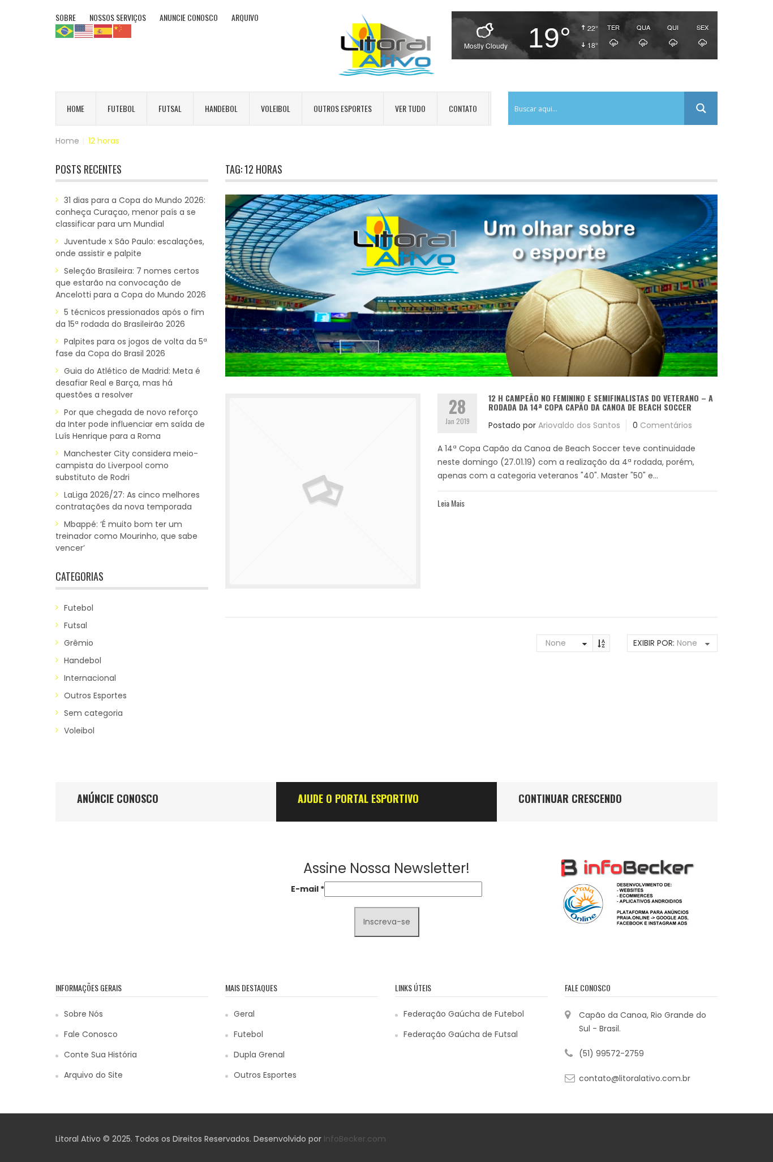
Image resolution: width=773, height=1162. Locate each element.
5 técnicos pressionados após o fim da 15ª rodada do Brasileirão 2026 (129, 318)
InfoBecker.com (355, 1138)
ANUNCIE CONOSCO (189, 17)
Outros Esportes (343, 108)
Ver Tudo (410, 108)
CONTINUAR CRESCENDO (570, 798)
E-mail (307, 889)
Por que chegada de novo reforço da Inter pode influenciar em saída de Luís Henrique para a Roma (130, 424)
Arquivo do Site (93, 1075)
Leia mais (451, 503)
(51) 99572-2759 (611, 1053)
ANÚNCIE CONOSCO (117, 798)
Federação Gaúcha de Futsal (460, 1034)
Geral (244, 1014)
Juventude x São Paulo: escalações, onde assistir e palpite (129, 247)
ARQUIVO (245, 17)
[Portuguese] (65, 30)
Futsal (170, 108)
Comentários (666, 425)
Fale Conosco (91, 1034)
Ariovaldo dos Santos (579, 425)
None (556, 643)
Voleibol (275, 108)
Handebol (221, 108)
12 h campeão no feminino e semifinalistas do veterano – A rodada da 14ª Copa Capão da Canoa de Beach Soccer (600, 402)
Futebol (121, 108)
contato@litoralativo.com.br (634, 1078)
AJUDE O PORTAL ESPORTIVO (358, 798)
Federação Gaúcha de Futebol (463, 1014)
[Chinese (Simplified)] (122, 30)
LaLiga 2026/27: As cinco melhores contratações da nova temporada (127, 500)
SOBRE (65, 17)
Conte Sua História (100, 1054)
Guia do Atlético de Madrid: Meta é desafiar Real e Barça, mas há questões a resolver (127, 382)
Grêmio (78, 643)
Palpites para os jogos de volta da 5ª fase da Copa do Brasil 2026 (131, 347)
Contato (463, 108)
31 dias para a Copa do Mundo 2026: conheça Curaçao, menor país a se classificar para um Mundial (130, 212)
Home (75, 108)
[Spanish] (103, 30)
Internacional (90, 678)
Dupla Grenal (259, 1054)
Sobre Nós (83, 1014)
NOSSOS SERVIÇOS (117, 17)
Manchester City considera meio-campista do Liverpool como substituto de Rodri (126, 465)
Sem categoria (93, 713)
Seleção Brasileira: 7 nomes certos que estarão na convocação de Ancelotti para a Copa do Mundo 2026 (130, 282)
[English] (84, 30)
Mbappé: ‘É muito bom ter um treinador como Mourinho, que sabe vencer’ (126, 536)
